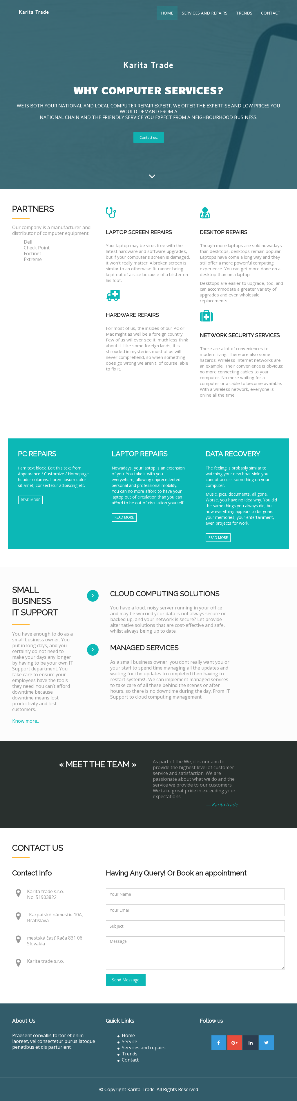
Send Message (126, 980)
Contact (270, 13)
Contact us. (149, 137)
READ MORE (30, 499)
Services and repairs (204, 13)
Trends (244, 13)
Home (167, 13)
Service (129, 1041)
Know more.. (25, 721)
